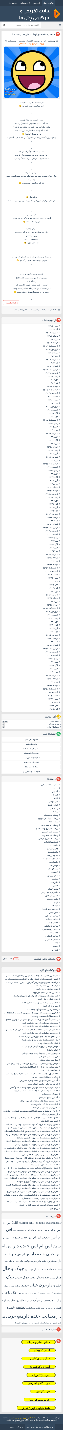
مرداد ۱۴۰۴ (52, 336)
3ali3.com (18, 1222)
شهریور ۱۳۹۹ (52, 434)
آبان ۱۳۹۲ (53, 588)
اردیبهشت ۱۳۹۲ (50, 608)
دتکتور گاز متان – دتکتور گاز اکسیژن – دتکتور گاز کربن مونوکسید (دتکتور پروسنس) (30, 1030)
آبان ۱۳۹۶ (53, 454)
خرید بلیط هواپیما (39, 1399)
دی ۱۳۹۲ (53, 581)
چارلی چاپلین (52, 849)
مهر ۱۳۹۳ (53, 551)
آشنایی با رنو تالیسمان (48, 1098)
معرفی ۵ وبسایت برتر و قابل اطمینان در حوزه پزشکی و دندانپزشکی (30, 1151)
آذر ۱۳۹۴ (53, 504)
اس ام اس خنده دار (32, 1245)
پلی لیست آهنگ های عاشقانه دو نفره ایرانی (39, 1101)
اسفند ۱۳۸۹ (52, 696)
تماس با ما (25, 3)
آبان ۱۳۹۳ (53, 548)
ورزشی (55, 950)
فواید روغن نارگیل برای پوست (44, 1104)
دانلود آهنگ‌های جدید (31, 758)
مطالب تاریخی (52, 919)
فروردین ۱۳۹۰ (51, 692)
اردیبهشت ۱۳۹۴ (50, 528)
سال (5, 959)
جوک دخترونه (15, 1285)
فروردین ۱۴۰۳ (51, 373)
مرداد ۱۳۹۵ (52, 487)
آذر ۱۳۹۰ (53, 665)
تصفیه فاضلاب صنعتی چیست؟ (44, 1016)
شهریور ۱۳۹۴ (52, 514)
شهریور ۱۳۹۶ (52, 457)
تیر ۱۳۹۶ (53, 460)
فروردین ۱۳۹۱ (51, 652)
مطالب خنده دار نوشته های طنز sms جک (33, 34)
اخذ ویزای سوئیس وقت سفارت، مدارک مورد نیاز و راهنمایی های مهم (30, 1074)
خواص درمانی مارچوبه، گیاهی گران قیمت (40, 1047)
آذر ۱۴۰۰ (53, 413)
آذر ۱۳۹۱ (53, 625)
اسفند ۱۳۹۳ (52, 534)
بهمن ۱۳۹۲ (53, 578)
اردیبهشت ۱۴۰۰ (50, 420)
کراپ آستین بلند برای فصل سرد (43, 986)
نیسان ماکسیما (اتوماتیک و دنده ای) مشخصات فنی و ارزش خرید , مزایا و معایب (30, 1168)
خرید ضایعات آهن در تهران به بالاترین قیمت (38, 1205)
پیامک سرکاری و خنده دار (35, 310)
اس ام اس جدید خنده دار (25, 1237)
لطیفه (29, 1308)
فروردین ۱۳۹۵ (51, 494)
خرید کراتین (43, 1391)
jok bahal (29, 1223)
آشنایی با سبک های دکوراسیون (44, 1165)
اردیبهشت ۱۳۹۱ (50, 649)
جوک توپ (36, 1277)
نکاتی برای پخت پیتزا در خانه (45, 1108)
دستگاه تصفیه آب (50, 1094)
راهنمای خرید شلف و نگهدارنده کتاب (42, 1010)
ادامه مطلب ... (11, 302)
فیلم (56, 903)
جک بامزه (54, 1300)
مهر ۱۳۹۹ (53, 430)
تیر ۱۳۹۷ (53, 444)
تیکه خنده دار (18, 1261)
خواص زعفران (52, 1050)
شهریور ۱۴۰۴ (52, 333)
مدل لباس (53, 913)
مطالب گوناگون (52, 936)
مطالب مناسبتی (51, 939)
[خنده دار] (31, 99)
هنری (55, 946)
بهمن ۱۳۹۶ (53, 450)
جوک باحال (13, 1268)
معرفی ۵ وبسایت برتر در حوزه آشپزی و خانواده (37, 1138)
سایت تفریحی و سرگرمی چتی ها (22, 1418)
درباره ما (13, 3)
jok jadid (40, 1222)
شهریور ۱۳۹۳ (52, 555)
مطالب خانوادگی (51, 926)
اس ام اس (53, 802)
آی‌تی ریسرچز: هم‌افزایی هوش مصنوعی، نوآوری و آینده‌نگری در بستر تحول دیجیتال (30, 1013)
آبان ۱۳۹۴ (53, 507)
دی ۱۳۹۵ (53, 474)
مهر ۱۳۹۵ (53, 484)
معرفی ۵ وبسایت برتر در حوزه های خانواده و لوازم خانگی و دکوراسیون (30, 1135)
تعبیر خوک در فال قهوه (48, 999)
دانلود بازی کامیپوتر (38, 1358)
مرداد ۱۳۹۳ (52, 558)
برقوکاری (54, 1209)
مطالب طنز (18, 310)
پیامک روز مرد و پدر (49, 825)
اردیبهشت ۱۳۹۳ (50, 568)
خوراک (20, 1427)
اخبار (56, 798)
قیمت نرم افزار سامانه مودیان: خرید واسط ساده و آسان (34, 1088)
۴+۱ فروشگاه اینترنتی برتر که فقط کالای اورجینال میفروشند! (31, 1158)
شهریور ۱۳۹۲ (52, 595)
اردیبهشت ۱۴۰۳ (50, 370)
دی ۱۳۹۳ (53, 541)
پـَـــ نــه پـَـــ (53, 808)
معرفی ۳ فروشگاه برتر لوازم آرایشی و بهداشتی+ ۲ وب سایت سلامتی (30, 1161)
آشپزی (55, 792)
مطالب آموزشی (51, 916)
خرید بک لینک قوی (31, 762)
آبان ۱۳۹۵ (53, 481)
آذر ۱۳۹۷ (53, 440)
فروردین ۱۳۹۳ (51, 571)
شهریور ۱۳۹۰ (52, 676)
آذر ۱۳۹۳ (53, 544)
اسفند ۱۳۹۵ (52, 467)
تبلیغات (36, 3)
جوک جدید (22, 1277)
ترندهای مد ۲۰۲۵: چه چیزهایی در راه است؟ (38, 1037)
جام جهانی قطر (31, 744)
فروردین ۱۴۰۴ (51, 350)
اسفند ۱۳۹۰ (52, 655)
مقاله (56, 943)
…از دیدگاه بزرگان (49, 785)
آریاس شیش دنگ (50, 1114)
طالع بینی (54, 882)
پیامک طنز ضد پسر (49, 835)
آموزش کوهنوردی (39, 1366)
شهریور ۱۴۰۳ (52, 360)
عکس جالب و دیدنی (49, 892)
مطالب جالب (53, 923)
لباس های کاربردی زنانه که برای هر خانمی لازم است (35, 996)
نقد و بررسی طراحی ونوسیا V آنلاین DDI (40, 1003)
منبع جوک (15, 1316)
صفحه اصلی (48, 3)
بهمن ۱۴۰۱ (53, 400)
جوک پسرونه (27, 1293)
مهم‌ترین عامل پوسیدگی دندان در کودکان (40, 1053)
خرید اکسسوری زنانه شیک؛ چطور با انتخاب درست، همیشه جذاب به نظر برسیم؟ (30, 979)
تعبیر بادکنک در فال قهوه (47, 989)
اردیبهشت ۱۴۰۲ (50, 390)
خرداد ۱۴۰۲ (52, 386)
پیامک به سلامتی (51, 815)
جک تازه (43, 1300)
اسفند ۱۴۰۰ (52, 410)
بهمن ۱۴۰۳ (53, 353)
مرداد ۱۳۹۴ (52, 518)
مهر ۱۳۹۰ (53, 672)
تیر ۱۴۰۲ (53, 383)
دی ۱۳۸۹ (53, 702)
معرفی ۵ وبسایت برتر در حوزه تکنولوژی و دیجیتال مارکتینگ (32, 1141)
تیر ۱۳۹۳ (53, 561)
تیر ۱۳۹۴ (53, 521)
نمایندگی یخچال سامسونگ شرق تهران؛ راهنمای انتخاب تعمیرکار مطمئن (30, 976)
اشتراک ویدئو (42, 1350)
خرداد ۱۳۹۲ (52, 605)
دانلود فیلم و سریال (38, 1342)
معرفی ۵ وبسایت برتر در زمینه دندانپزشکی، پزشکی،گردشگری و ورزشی (30, 1131)
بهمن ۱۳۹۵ (53, 470)
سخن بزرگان (52, 876)
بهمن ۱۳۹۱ (53, 618)
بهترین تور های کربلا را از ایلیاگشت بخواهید (39, 1067)
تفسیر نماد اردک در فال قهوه (45, 993)
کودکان (55, 906)
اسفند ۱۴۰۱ (52, 397)
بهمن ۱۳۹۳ (53, 538)
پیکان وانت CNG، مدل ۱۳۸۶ (44, 1077)
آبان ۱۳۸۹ (53, 709)
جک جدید (32, 1300)
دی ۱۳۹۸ (53, 437)
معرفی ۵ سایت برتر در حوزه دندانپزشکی (40, 1155)
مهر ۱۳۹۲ (53, 591)
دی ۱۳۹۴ (53, 501)
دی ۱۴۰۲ (53, 380)
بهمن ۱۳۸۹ (53, 699)
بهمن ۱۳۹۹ (53, 423)
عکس (55, 886)
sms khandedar (53, 1222)
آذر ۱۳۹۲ (53, 585)
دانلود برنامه (52, 855)
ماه (11, 959)
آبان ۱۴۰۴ (53, 329)
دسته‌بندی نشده (50, 859)
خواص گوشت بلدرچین (48, 1043)
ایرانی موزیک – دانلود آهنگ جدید (43, 1084)
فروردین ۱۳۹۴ (51, 531)
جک (19, 1293)
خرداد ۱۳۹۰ (52, 686)
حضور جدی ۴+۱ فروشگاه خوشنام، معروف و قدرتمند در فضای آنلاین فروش (30, 1124)
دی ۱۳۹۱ (53, 622)
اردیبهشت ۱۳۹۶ (50, 464)
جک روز (19, 1300)
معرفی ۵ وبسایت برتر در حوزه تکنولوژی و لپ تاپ (36, 1145)
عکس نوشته (52, 899)
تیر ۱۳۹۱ (53, 642)
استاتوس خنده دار (47, 1260)
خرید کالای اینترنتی (39, 1383)
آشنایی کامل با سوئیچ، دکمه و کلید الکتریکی (38, 1081)
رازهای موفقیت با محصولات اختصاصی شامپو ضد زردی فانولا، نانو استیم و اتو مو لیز (30, 1111)
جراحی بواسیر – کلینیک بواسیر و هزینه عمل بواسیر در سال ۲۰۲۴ (30, 1064)
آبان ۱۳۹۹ (53, 427)
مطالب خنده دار (40, 1316)
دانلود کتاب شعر (31, 740)
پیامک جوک (52, 310)
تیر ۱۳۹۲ (53, 602)
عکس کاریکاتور (51, 896)
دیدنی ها (54, 866)
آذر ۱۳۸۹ (53, 706)
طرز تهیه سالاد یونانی (49, 1060)
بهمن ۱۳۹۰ (53, 659)
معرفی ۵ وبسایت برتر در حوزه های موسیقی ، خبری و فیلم (33, 1128)
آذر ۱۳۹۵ (53, 477)
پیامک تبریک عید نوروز (48, 819)
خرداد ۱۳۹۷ (52, 447)
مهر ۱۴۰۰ (53, 417)
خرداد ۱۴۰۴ (52, 343)
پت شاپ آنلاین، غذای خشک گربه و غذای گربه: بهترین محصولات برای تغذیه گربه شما (30, 1020)
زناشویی (54, 872)
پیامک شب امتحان (50, 832)
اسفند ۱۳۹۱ (52, 615)
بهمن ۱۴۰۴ (53, 326)
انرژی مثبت (53, 805)
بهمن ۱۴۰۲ (53, 376)
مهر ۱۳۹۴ (53, 511)
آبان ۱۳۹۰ (53, 669)
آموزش (55, 795)
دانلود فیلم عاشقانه (31, 749)
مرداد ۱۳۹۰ (52, 679)
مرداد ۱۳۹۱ (52, 639)
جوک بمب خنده (52, 1277)
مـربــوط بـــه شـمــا (50, 909)
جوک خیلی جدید (34, 1285)
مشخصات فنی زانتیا (49, 1070)
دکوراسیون (53, 862)
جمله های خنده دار (44, 1269)
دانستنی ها (53, 852)
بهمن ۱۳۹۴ (53, 497)
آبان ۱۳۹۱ (53, 628)
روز (16, 959)
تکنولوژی (54, 845)
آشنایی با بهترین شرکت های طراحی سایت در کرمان (36, 1091)
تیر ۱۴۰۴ (53, 339)
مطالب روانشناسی (50, 929)
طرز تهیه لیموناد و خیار (48, 1057)
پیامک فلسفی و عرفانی (48, 839)
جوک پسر (37, 1293)
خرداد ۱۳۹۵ (52, 491)
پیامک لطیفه (44, 1323)
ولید (11, 1427)
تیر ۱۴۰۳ (53, 363)
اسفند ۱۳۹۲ (52, 575)
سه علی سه (38, 1308)
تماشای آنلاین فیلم (31, 753)
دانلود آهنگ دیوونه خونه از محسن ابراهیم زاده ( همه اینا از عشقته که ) (30, 1118)
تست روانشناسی (50, 842)
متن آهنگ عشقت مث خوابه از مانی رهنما (40, 1040)
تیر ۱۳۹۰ (53, 682)
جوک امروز (29, 1269)
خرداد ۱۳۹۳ (52, 565)
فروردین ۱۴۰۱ (51, 407)
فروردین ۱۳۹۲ (51, 612)
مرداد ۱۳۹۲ (52, 598)
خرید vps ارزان (41, 1375)
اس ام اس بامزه (39, 1230)
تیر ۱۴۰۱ (53, 403)
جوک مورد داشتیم (48, 1293)
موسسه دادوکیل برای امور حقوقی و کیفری (39, 1023)
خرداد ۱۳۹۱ (52, 645)
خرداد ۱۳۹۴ (52, 524)
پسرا (29, 215)
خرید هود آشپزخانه (49, 1121)
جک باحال (9, 1293)
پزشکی (55, 812)
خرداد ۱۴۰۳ (52, 366)
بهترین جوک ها (30, 1261)
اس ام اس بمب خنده (21, 1230)
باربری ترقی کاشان (50, 1006)
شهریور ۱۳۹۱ (52, 635)
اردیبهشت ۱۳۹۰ (50, 689)
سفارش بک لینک (31, 767)
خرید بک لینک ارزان (31, 771)
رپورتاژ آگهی (52, 869)
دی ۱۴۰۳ (53, 356)
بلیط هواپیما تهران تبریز (36, 1407)
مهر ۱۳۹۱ (53, 632)
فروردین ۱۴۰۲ (51, 393)
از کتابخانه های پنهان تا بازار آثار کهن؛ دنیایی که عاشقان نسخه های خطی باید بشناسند (30, 983)
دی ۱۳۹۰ (53, 662)
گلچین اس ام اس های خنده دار (27, 1323)
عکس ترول (53, 889)
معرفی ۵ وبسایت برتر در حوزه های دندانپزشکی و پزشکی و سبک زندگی (30, 1148)
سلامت (55, 879)
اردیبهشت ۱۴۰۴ (50, 346)
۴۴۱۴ (55, 788)
